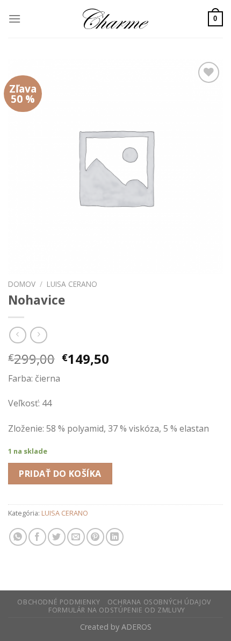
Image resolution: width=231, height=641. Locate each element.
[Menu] (14, 18)
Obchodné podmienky (58, 602)
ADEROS (136, 627)
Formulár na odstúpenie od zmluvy (116, 610)
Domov (21, 284)
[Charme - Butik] (115, 19)
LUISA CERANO (72, 284)
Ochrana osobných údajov (159, 602)
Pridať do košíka (60, 474)
